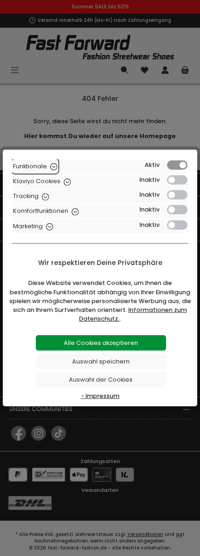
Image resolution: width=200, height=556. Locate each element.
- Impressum (100, 396)
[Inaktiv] (177, 180)
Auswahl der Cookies (101, 380)
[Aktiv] (177, 165)
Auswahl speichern (101, 361)
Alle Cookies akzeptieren (101, 343)
